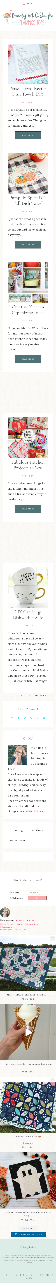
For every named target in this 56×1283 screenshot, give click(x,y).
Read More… (36, 811)
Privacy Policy (28, 1247)
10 (29, 695)
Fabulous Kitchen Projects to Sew (28, 465)
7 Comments (27, 212)
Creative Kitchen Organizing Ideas (28, 309)
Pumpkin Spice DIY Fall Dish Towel (28, 200)
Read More (28, 135)
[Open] (28, 963)
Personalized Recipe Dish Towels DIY (28, 91)
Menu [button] (30, 4)
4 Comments (27, 102)
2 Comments (27, 321)
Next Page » (40, 695)
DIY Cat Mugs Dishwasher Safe (28, 614)
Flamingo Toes (28, 17)
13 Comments (28, 626)
